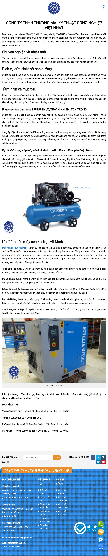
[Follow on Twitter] (103, 457)
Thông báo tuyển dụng (45, 505)
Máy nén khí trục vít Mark (14, 247)
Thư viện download (44, 527)
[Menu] (3, 8)
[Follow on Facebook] (93, 457)
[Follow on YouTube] (103, 462)
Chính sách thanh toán (63, 498)
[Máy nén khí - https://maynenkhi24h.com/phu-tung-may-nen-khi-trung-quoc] (54, 8)
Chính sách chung (63, 491)
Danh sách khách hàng (45, 520)
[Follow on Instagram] (98, 457)
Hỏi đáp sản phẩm (45, 513)
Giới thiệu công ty (44, 491)
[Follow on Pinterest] (98, 462)
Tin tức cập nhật (45, 498)
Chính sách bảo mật (63, 513)
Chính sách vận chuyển (63, 505)
